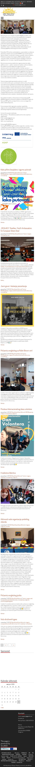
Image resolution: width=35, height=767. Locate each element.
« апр (2, 707)
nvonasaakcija (4, 175)
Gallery (2, 280)
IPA (29, 753)
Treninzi (25, 172)
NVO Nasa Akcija (14, 172)
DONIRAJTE (24, 753)
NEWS (13, 1)
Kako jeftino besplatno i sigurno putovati (16, 169)
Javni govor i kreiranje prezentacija (14, 286)
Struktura (18, 757)
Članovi (23, 757)
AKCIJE (9, 753)
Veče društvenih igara (9, 619)
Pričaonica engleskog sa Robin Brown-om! (16, 350)
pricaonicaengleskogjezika (7, 601)
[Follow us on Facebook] (1, 5)
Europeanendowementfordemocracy (23, 174)
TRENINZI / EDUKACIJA (16, 762)
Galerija (2, 222)
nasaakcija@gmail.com (20, 5)
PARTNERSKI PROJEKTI (11, 761)
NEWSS (8, 757)
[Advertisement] (11, 667)
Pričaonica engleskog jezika (11, 595)
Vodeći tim (10, 759)
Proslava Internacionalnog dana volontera (16, 409)
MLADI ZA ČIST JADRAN (16, 756)
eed (14, 174)
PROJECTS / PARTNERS (26, 1)
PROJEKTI (28, 761)
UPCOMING (8, 1)
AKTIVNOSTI (4, 753)
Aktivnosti (20, 172)
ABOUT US (3, 1)
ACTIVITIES (17, 1)
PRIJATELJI (21, 761)
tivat (8, 235)
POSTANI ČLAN (22, 759)
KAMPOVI (18, 754)
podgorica (14, 413)
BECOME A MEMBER (5, 3)
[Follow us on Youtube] (3, 5)
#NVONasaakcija (4, 174)
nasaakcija (3, 477)
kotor (18, 624)
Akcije (18, 412)
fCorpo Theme (15, 765)
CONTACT (17, 3)
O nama (14, 757)
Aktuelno (17, 753)
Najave (25, 756)
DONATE (12, 3)
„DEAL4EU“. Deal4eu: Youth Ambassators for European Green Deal (16, 229)
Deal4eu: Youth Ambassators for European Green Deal (14, 266)
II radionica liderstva (8, 473)
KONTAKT (24, 754)
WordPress (29, 765)
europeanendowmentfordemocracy (9, 624)
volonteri (8, 526)
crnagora (11, 174)
